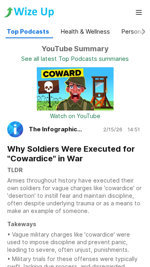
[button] (139, 12)
